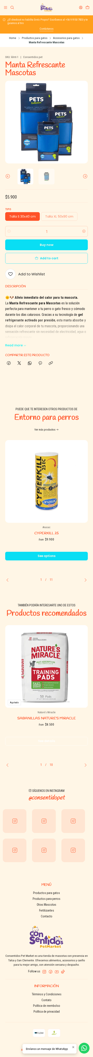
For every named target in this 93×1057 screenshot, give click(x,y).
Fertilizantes (46, 910)
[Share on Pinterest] (40, 363)
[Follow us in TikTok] (63, 972)
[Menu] (5, 7)
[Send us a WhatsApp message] (84, 1048)
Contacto (46, 916)
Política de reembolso (46, 1005)
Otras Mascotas (46, 904)
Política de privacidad (47, 1011)
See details (46, 741)
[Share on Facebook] (8, 363)
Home (12, 38)
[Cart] (87, 7)
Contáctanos (46, 28)
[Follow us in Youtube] (57, 972)
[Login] (81, 7)
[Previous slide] (8, 176)
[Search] (12, 7)
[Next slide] (84, 176)
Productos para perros (46, 898)
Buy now (46, 245)
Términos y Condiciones (46, 994)
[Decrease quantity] (9, 231)
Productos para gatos (34, 38)
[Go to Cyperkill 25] (46, 481)
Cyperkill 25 (46, 533)
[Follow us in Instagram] (44, 972)
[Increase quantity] (84, 231)
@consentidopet (47, 798)
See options (47, 556)
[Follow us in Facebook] (50, 972)
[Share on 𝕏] (19, 363)
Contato (46, 1000)
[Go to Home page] (46, 7)
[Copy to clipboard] (50, 363)
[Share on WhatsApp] (29, 363)
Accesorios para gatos (66, 38)
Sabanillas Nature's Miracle (46, 718)
